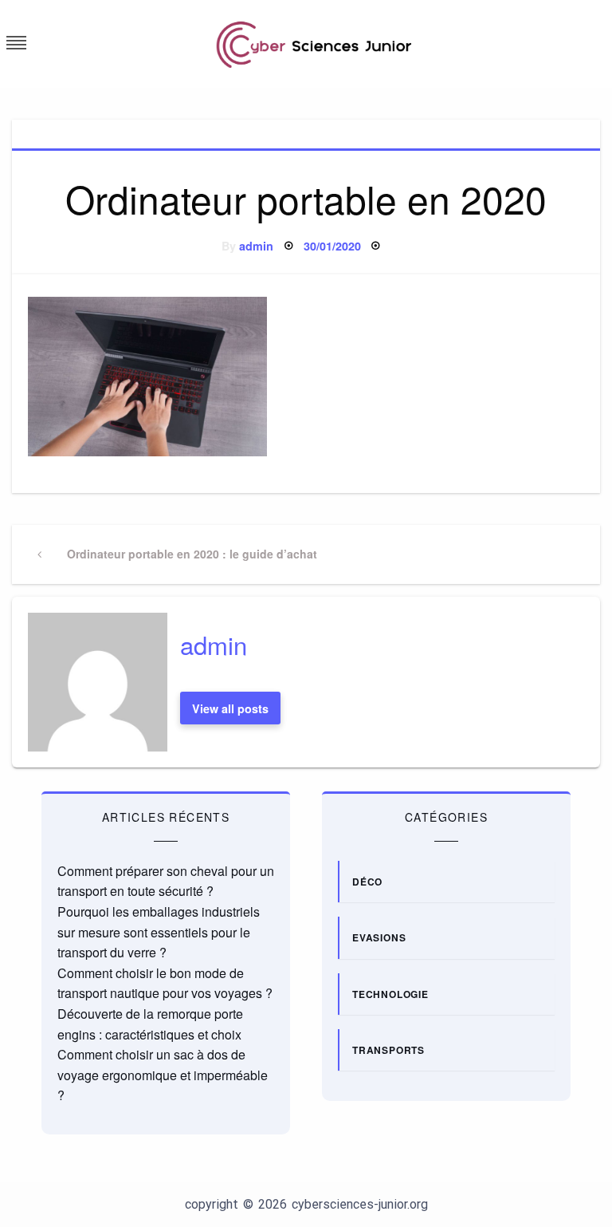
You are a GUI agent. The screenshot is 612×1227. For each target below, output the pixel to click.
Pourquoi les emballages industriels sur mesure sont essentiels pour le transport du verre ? (158, 931)
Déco (367, 881)
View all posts (230, 708)
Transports (388, 1050)
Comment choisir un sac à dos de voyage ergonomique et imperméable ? (162, 1074)
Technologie (390, 994)
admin (256, 246)
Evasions (379, 937)
